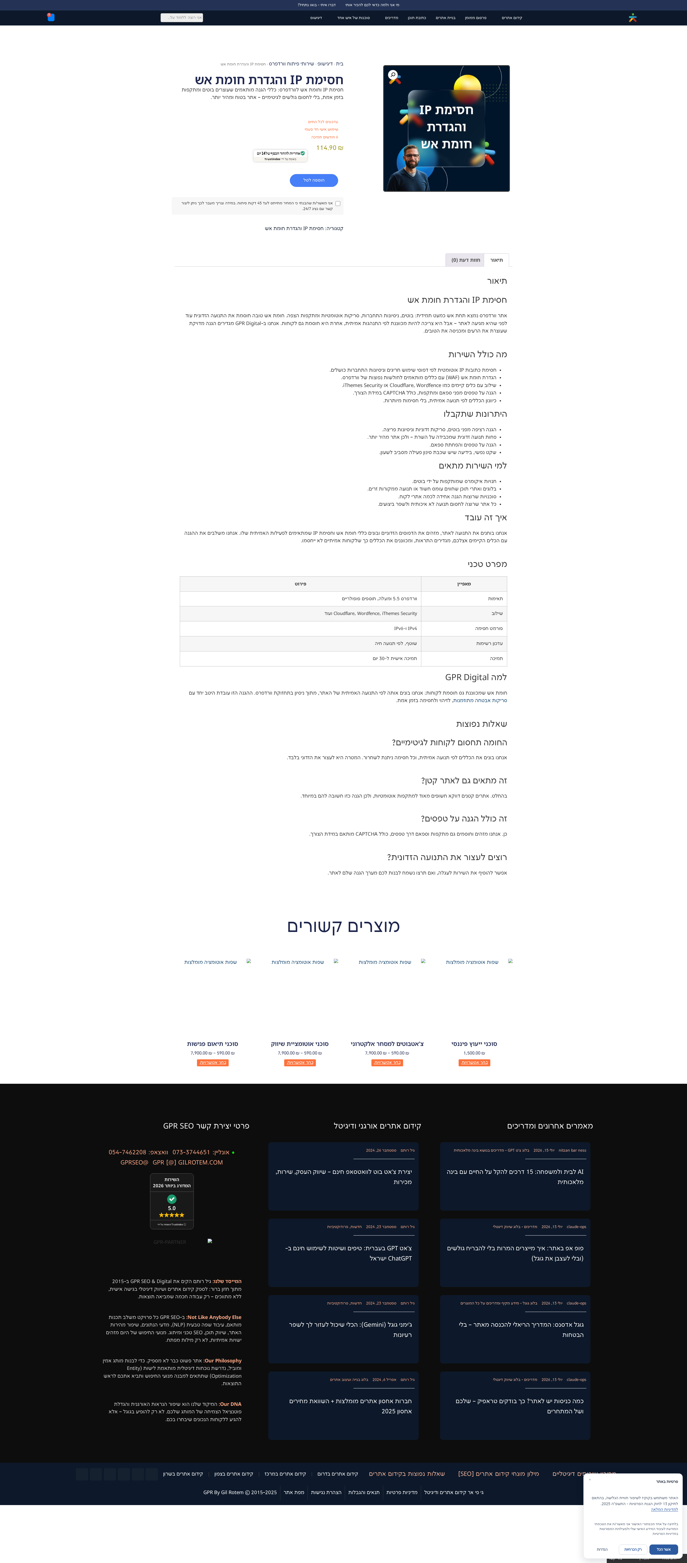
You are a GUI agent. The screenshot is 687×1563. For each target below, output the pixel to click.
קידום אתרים (512, 18)
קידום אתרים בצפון (233, 1474)
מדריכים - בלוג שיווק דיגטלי (515, 1227)
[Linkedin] (96, 1474)
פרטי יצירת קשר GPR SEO (206, 1126)
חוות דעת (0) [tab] (466, 259)
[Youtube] (124, 1474)
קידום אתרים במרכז (285, 1474)
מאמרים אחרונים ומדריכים (550, 1126)
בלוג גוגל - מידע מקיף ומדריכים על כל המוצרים (499, 1303)
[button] (393, 75)
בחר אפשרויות (474, 1062)
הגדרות (602, 1549)
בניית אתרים (445, 18)
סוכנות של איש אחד (353, 18)
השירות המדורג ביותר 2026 (172, 1182)
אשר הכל (664, 1549)
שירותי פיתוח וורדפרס (291, 64)
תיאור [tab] (496, 259)
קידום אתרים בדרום (337, 1474)
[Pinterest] (82, 1474)
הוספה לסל (314, 180)
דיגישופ (316, 18)
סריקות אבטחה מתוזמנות (480, 700)
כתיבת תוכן (417, 18)
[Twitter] (138, 1474)
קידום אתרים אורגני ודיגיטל (377, 1126)
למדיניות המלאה (664, 1509)
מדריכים (391, 18)
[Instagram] (110, 1474)
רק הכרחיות (633, 1549)
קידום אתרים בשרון (183, 1474)
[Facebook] (152, 1474)
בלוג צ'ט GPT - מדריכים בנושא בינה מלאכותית (491, 1150)
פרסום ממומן (476, 18)
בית (340, 64)
